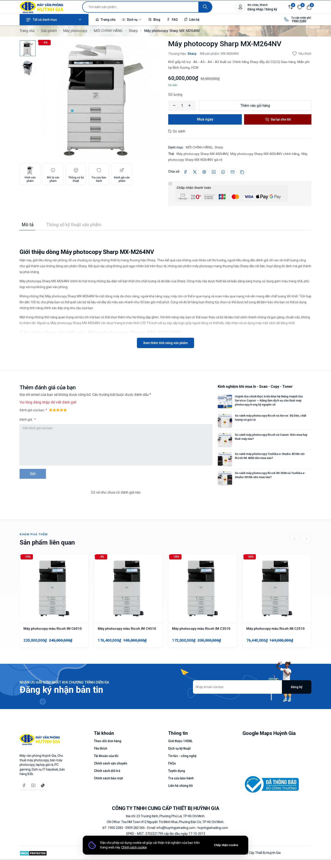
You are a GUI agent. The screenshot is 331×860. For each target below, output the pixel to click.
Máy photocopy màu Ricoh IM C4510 (127, 629)
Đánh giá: (26, 419)
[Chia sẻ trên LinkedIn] (213, 172)
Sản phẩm (49, 31)
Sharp (133, 31)
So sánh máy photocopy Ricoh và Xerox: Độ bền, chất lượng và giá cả (270, 417)
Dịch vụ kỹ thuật (179, 748)
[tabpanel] (165, 289)
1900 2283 (298, 21)
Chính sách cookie (134, 847)
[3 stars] (58, 410)
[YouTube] (33, 785)
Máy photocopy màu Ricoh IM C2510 (275, 629)
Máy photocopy (75, 31)
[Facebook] (24, 785)
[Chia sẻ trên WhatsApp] (223, 172)
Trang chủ (108, 19)
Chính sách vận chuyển (110, 763)
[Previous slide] (294, 539)
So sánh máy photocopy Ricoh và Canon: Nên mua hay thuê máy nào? (271, 436)
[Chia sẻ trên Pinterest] (204, 172)
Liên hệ (194, 19)
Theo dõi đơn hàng (107, 741)
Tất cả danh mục (45, 19)
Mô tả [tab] (28, 224)
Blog (156, 19)
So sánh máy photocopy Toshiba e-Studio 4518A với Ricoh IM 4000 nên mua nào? (270, 456)
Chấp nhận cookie (226, 845)
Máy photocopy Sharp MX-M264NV (202, 154)
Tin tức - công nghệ (182, 756)
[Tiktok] (43, 785)
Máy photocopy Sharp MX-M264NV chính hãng (264, 154)
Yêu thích (304, 53)
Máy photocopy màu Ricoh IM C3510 (201, 629)
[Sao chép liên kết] (242, 172)
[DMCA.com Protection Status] (33, 853)
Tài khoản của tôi (106, 756)
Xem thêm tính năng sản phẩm (165, 343)
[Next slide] (306, 539)
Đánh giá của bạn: (32, 410)
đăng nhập (41, 402)
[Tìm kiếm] (205, 7)
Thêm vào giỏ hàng (255, 105)
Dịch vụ (132, 19)
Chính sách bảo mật (108, 778)
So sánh (178, 131)
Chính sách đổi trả (107, 771)
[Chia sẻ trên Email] (232, 172)
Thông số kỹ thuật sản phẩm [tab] (73, 224)
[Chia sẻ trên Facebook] (185, 172)
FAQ (174, 19)
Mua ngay (205, 119)
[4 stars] (61, 410)
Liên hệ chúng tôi (180, 785)
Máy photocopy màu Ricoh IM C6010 (52, 629)
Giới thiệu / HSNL (180, 741)
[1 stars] (50, 410)
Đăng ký (296, 687)
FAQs (172, 763)
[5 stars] (65, 410)
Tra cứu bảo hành (181, 778)
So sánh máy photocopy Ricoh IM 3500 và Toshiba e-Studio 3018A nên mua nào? (270, 475)
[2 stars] (54, 410)
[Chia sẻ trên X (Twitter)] (195, 172)
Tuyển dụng (176, 771)
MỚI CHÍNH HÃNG (108, 31)
